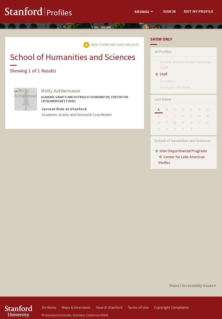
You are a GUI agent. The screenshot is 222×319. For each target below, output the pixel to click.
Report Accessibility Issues (191, 285)
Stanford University (20, 311)
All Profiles (163, 51)
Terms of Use (138, 307)
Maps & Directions (76, 307)
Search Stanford (109, 307)
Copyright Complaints (171, 307)
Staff (163, 74)
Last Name (163, 99)
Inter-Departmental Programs (183, 150)
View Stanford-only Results (114, 44)
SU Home (49, 307)
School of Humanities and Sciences (183, 140)
